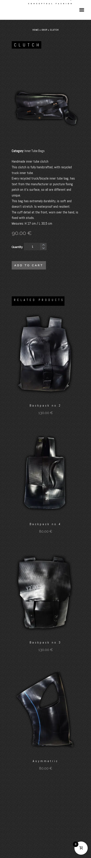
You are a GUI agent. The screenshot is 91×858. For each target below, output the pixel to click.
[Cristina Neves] (45, 10)
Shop (44, 29)
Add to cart (28, 265)
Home (35, 29)
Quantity (17, 247)
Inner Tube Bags (35, 151)
